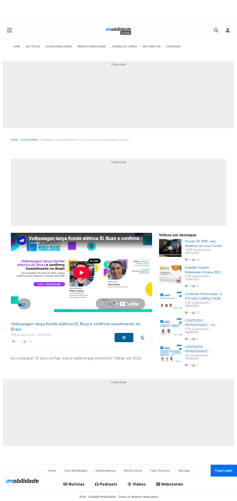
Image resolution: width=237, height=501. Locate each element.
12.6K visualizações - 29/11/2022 (198, 251)
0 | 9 (192, 365)
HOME (16, 46)
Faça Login (223, 470)
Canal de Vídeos (29, 139)
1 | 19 (24, 341)
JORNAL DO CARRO (124, 46)
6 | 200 (194, 259)
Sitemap (184, 470)
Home (14, 139)
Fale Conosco (160, 470)
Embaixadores (106, 470)
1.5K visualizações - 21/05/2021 (198, 277)
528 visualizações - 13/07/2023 (31, 335)
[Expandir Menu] (9, 30)
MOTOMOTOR (152, 46)
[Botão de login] (228, 30)
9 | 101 (194, 312)
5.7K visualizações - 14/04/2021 (198, 330)
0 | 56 (193, 286)
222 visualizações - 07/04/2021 (197, 357)
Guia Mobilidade (75, 470)
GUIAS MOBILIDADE (58, 46)
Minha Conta (133, 470)
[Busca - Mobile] (216, 30)
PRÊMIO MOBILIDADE (92, 46)
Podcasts (108, 484)
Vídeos (138, 484)
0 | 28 (193, 339)
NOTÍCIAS (33, 46)
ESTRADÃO (173, 46)
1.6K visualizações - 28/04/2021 (198, 304)
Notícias (76, 484)
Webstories (171, 484)
